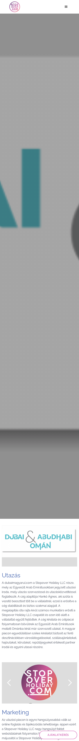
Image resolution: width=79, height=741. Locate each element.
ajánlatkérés (58, 734)
